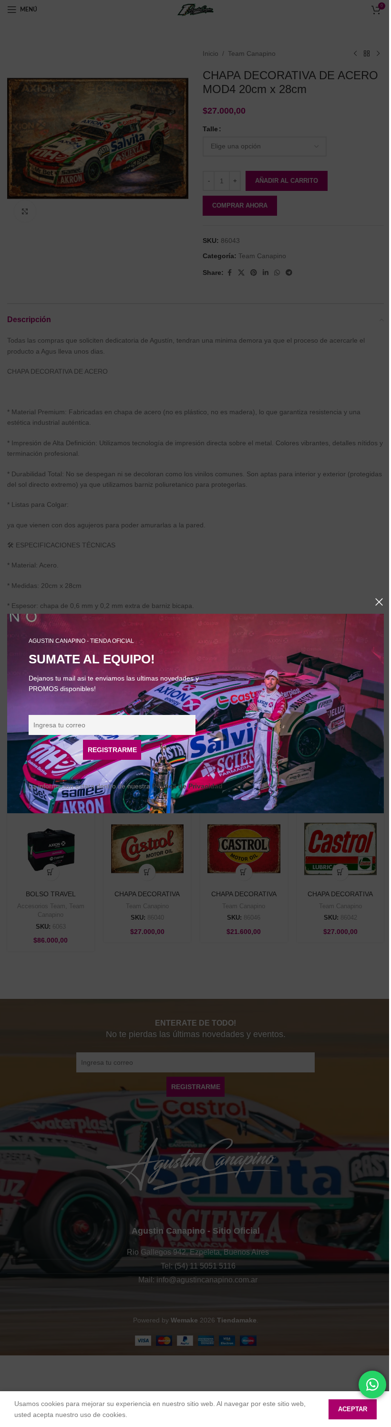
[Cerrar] (379, 602)
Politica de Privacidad (187, 786)
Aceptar (352, 1409)
